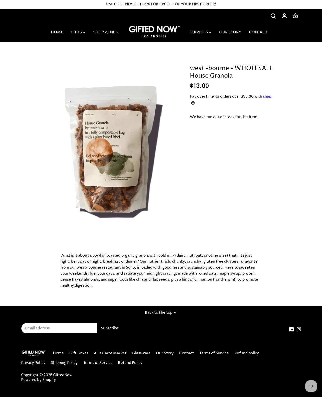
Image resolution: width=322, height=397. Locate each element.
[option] (112, 147)
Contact (186, 353)
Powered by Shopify (38, 380)
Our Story (165, 353)
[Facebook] (291, 329)
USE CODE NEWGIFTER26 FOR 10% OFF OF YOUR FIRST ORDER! (161, 4)
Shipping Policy (64, 362)
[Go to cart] (295, 16)
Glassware (141, 353)
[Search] (273, 16)
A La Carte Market (110, 353)
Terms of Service (214, 353)
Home (58, 353)
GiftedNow (62, 375)
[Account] (284, 16)
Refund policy (246, 353)
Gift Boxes (78, 353)
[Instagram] (299, 329)
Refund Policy (130, 362)
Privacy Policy (33, 362)
